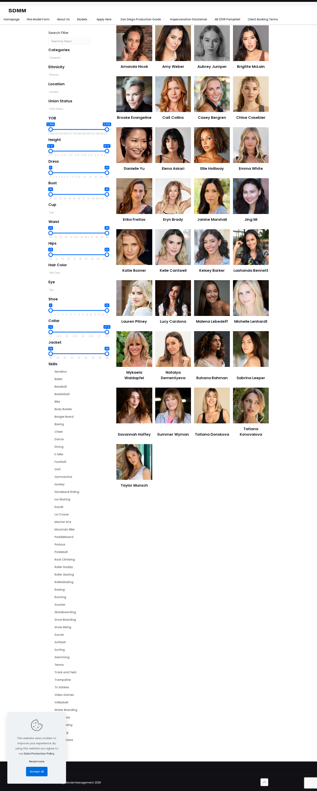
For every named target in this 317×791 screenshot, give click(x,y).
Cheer (58, 432)
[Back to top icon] (264, 782)
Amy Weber (173, 66)
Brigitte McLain (251, 66)
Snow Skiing (62, 627)
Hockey (59, 484)
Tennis (59, 665)
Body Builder (63, 409)
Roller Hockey (63, 567)
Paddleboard (63, 537)
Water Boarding (65, 710)
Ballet (58, 379)
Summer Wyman (173, 434)
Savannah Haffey (134, 434)
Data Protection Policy (39, 753)
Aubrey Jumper (212, 66)
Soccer (59, 635)
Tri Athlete (61, 687)
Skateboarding (65, 612)
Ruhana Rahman (212, 377)
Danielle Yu (134, 168)
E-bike (58, 454)
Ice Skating (62, 499)
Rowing (59, 590)
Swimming (62, 657)
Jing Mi (250, 219)
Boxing (59, 424)
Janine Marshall (212, 219)
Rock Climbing (64, 559)
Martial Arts (62, 522)
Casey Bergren (212, 117)
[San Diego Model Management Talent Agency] (17, 10)
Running (60, 597)
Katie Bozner (134, 270)
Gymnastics (63, 477)
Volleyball (61, 702)
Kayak (58, 507)
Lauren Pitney (134, 321)
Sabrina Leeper (251, 377)
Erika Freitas (134, 219)
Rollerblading (63, 582)
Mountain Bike (64, 529)
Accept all (37, 771)
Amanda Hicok (134, 66)
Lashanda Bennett (251, 270)
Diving (58, 447)
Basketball (62, 394)
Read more (36, 761)
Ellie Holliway (212, 168)
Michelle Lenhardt (250, 321)
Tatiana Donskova (212, 434)
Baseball (60, 387)
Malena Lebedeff (212, 321)
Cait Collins (173, 117)
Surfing (59, 650)
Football (60, 462)
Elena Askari (173, 168)
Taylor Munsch (134, 485)
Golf (57, 469)
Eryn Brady (173, 219)
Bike (57, 402)
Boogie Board (64, 417)
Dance (59, 439)
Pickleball (61, 552)
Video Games (64, 695)
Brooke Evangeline (134, 117)
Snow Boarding (65, 620)
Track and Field (65, 672)
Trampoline (62, 680)
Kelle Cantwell (173, 270)
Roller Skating (64, 574)
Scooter (59, 605)
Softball (60, 642)
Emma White (251, 168)
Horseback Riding (66, 492)
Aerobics (60, 371)
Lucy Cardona (173, 321)
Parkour (59, 544)
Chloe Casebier (250, 117)
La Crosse (61, 514)
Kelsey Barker (212, 270)
